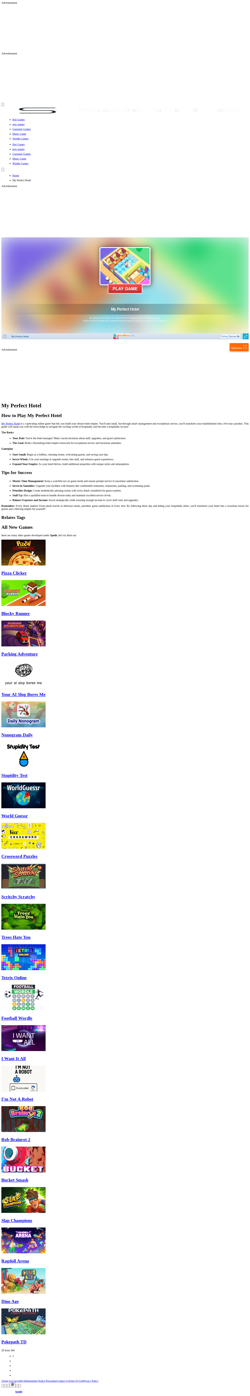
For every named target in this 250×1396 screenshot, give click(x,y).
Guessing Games (21, 129)
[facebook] (2, 1385)
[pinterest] (13, 1385)
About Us (6, 1381)
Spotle (18, 1391)
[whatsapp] (17, 1385)
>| (13, 1375)
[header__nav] (2, 104)
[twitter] (5, 1385)
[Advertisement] (103, 28)
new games (18, 124)
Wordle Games (20, 138)
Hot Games (18, 119)
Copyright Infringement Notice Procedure (34, 1381)
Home (15, 175)
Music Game (19, 133)
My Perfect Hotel (10, 423)
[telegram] (19, 1385)
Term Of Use (76, 1381)
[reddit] (8, 1385)
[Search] (2, 169)
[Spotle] (125, 113)
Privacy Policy (90, 1381)
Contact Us (63, 1381)
